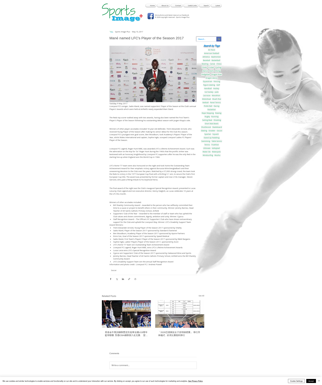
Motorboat (206, 99)
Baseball (206, 60)
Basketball (216, 60)
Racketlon (212, 109)
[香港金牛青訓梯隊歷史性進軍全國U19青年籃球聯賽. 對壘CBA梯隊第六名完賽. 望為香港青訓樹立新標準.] (126, 314)
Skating (204, 130)
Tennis (207, 144)
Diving (217, 71)
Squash (215, 134)
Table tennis (217, 141)
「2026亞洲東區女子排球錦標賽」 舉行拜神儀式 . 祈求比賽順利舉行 (179, 334)
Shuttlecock (206, 127)
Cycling (218, 67)
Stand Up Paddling (211, 137)
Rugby (207, 116)
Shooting (217, 120)
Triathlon (215, 144)
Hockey (216, 88)
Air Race (211, 50)
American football (211, 53)
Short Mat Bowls (211, 123)
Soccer (114, 270)
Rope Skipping (208, 113)
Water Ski (207, 152)
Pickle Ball (208, 106)
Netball (206, 102)
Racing (216, 106)
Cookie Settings (296, 381)
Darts (211, 71)
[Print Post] (135, 279)
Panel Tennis (215, 102)
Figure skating (209, 85)
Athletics (206, 57)
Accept (311, 381)
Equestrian (207, 81)
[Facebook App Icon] (151, 16)
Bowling (205, 64)
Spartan (207, 134)
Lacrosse (206, 95)
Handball (208, 88)
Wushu (217, 155)
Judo (216, 92)
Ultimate (206, 148)
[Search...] (218, 39)
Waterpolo (216, 152)
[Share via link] (129, 279)
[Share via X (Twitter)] (117, 279)
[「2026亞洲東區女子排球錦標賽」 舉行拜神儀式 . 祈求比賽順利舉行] (179, 314)
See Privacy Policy (195, 381)
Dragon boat (216, 74)
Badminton (216, 57)
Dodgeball (205, 74)
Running (214, 116)
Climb (204, 67)
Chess (219, 64)
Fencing (217, 81)
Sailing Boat (207, 120)
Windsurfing (208, 155)
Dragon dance (211, 78)
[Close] (318, 381)
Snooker (212, 130)
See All (201, 295)
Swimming (205, 141)
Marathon (216, 95)
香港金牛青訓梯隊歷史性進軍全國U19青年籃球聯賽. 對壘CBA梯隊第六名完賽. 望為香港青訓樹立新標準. (126, 334)
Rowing (218, 113)
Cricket (211, 67)
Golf (218, 85)
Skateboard (217, 127)
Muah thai (216, 99)
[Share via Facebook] (110, 279)
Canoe (212, 64)
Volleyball (216, 148)
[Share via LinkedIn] (123, 279)
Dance (205, 71)
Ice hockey (209, 92)
